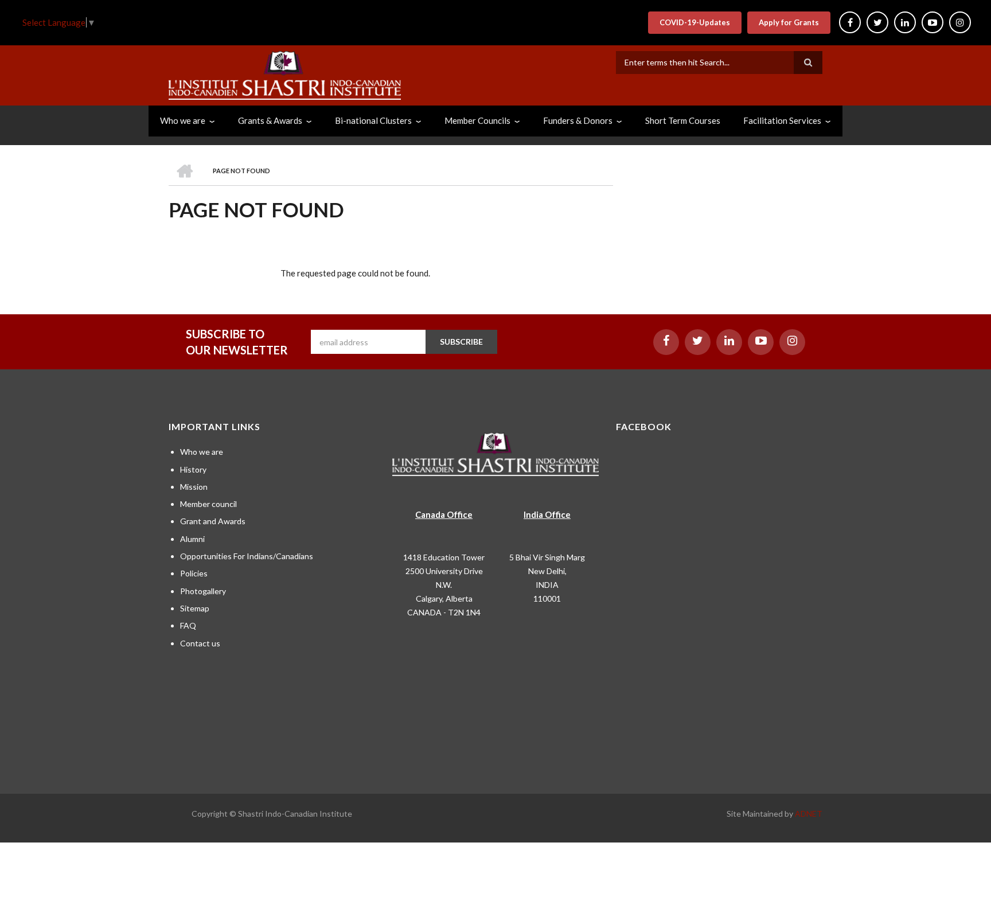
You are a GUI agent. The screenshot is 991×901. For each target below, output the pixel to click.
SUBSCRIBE (461, 341)
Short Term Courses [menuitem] (682, 120)
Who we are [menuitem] (182, 120)
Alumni (192, 539)
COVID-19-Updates (695, 22)
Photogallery (203, 591)
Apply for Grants (789, 22)
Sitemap (194, 608)
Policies (194, 573)
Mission (194, 487)
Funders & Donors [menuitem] (577, 120)
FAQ (188, 625)
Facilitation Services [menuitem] (782, 120)
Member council (208, 504)
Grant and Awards (212, 521)
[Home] (285, 74)
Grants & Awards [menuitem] (270, 120)
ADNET (808, 813)
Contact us (200, 643)
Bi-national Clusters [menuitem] (373, 120)
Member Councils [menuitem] (477, 120)
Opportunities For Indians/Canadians (246, 556)
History (193, 469)
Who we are (201, 452)
